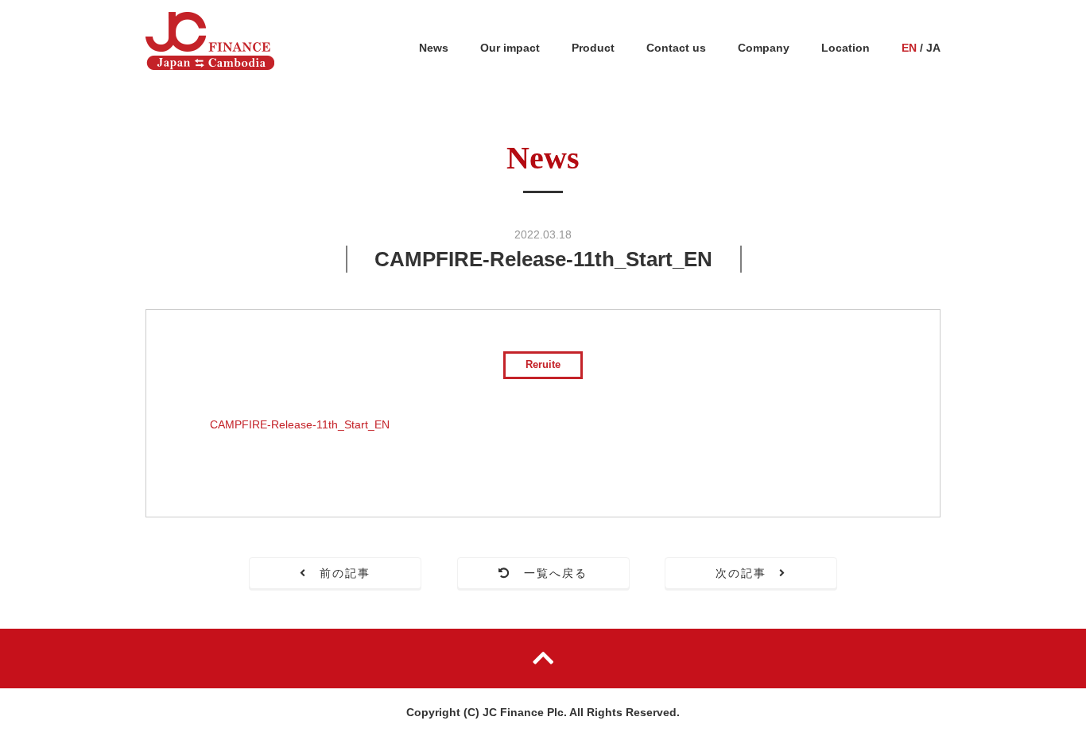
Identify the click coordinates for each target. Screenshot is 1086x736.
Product (593, 47)
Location (845, 47)
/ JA (921, 47)
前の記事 (339, 573)
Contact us (676, 47)
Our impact (510, 47)
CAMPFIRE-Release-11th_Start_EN (300, 424)
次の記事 (748, 573)
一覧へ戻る (549, 573)
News (433, 47)
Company (763, 47)
